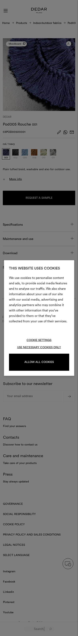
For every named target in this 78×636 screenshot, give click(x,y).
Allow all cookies (39, 362)
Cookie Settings (39, 340)
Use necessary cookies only (39, 347)
